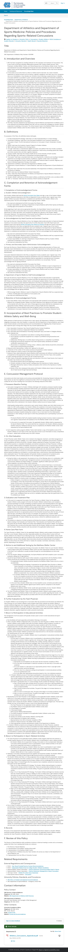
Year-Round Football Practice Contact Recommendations (27, 866)
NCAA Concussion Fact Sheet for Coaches (32, 224)
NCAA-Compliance (55, 39)
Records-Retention (42, 41)
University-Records (20, 41)
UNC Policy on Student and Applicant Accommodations (22, 880)
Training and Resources (16, 11)
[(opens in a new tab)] (14, 5)
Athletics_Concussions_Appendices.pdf (24, 936)
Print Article (11, 927)
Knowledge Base (28, 11)
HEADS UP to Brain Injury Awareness (28, 873)
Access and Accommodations (17, 914)
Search (6, 15)
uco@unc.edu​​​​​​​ (11, 912)
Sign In (63, 3)
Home (5, 11)
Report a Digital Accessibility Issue (49, 950)
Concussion (28, 874)
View (13, 941)
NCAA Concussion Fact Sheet (32, 195)
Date (59, 931)
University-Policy (24, 39)
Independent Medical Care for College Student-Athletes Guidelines (30, 868)
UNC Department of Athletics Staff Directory (21, 896)
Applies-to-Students (12, 39)
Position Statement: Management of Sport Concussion (44, 871)
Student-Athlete (43, 39)
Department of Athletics (21, 19)
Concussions (33, 39)
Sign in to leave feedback (13, 921)
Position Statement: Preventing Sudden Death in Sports (44, 869)
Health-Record (32, 41)
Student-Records (9, 41)
